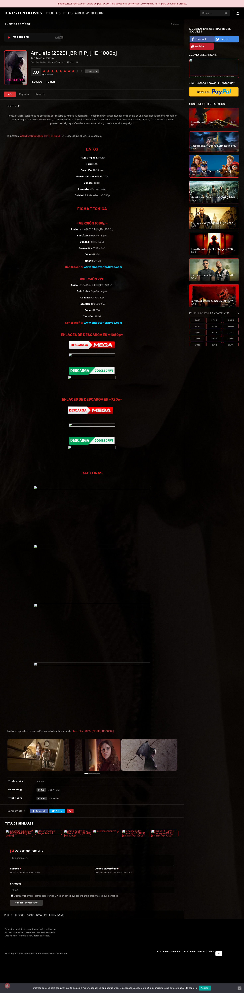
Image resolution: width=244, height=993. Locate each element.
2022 (198, 326)
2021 (214, 326)
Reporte (40, 94)
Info (9, 94)
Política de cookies (194, 951)
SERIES (67, 13)
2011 (230, 345)
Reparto (24, 94)
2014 (231, 338)
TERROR (50, 82)
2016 (197, 338)
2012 (214, 345)
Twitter (224, 39)
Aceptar (205, 988)
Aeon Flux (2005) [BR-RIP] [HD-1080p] (40, 136)
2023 (231, 320)
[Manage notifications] (7, 985)
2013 (197, 345)
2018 (214, 332)
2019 (197, 332)
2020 (231, 326)
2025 (197, 320)
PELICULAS (52, 13)
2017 (230, 332)
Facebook (200, 39)
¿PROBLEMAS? (94, 13)
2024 (214, 320)
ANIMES (79, 13)
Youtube (199, 46)
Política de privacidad (169, 951)
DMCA (211, 951)
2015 (214, 338)
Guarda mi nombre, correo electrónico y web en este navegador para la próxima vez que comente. (66, 896)
